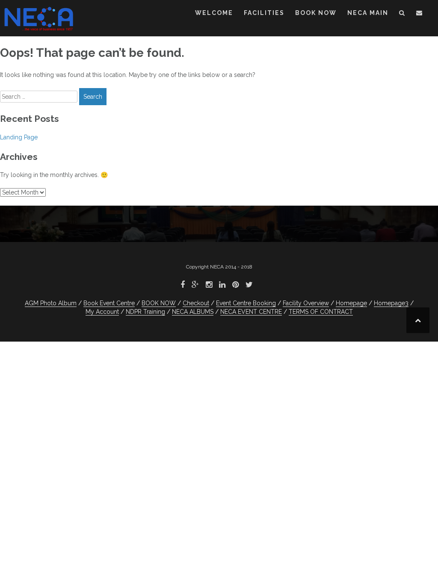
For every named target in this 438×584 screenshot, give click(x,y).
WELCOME (214, 12)
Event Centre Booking (246, 303)
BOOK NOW (316, 12)
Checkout (196, 303)
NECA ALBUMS (192, 311)
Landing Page (19, 137)
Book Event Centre (109, 303)
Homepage (351, 303)
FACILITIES (264, 12)
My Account (102, 311)
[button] (402, 14)
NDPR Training (145, 311)
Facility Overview (306, 303)
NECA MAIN (367, 12)
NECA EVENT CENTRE (251, 311)
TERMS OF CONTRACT (321, 311)
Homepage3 (391, 303)
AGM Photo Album (51, 303)
